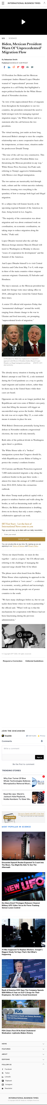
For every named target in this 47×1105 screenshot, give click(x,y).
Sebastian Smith (10, 59)
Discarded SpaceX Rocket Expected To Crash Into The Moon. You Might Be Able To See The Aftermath (23, 865)
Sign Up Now (10, 817)
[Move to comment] (32, 67)
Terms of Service (19, 546)
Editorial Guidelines (34, 661)
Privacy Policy (33, 546)
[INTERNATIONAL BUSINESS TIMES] (24, 3)
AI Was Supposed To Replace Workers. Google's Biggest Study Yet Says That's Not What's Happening (22, 952)
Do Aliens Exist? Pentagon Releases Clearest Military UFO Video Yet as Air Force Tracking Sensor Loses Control (21, 905)
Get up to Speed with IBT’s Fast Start (31, 814)
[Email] (27, 67)
